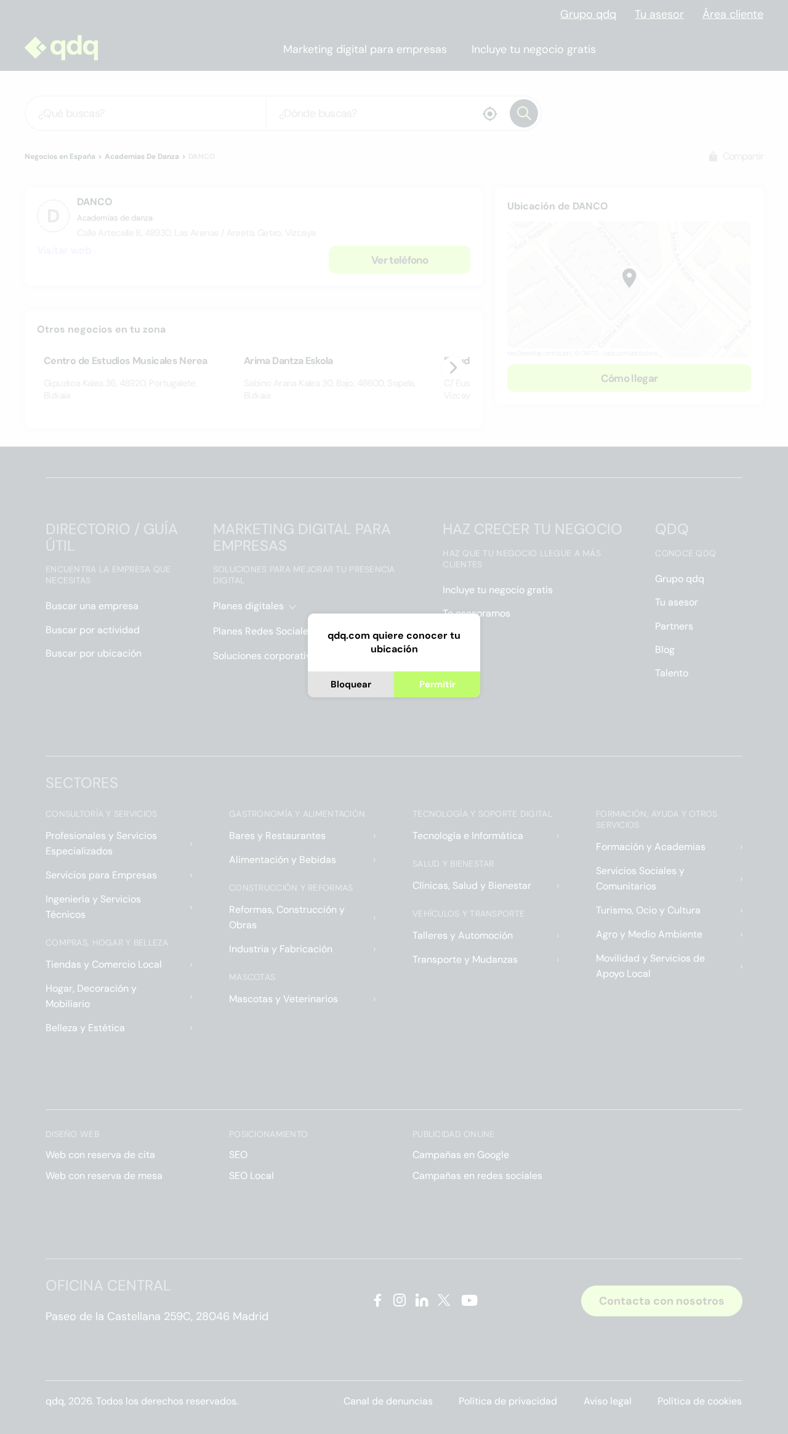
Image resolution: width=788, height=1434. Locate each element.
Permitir (437, 684)
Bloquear (351, 684)
